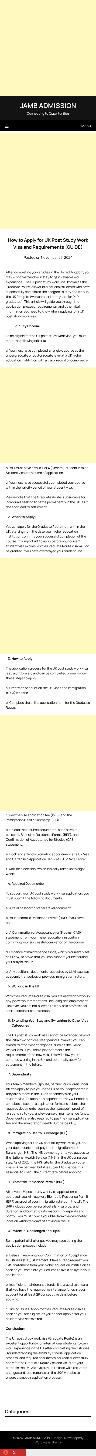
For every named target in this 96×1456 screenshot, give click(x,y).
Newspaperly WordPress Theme (59, 1440)
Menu (86, 125)
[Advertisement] (48, 48)
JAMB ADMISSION (48, 105)
